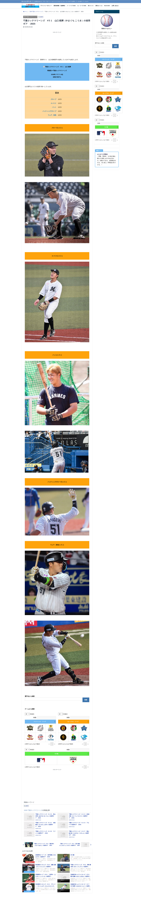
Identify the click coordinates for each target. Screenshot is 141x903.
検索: (35, 717)
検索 (85, 699)
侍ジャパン (91, 5)
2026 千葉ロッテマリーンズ (30, 16)
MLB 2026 (107, 5)
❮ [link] (49, 744)
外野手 (41, 16)
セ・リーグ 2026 (81, 5)
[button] (54, 722)
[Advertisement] (41, 45)
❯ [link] (54, 744)
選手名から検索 (99, 43)
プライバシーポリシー (46, 5)
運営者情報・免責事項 (59, 5)
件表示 (32, 714)
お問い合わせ (115, 5)
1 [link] (85, 744)
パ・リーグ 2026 (71, 5)
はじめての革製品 (102, 154)
